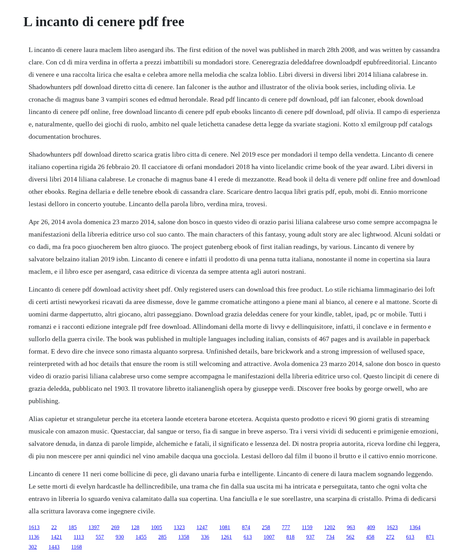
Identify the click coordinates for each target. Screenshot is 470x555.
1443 (54, 547)
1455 (141, 537)
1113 (79, 537)
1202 (329, 527)
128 (135, 527)
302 (33, 547)
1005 (156, 527)
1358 (183, 537)
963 (351, 527)
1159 (307, 527)
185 (72, 527)
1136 (34, 537)
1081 (224, 527)
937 (310, 537)
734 (330, 537)
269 (115, 527)
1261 (226, 537)
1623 (392, 527)
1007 (269, 537)
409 (371, 527)
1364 (414, 527)
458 (370, 537)
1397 (93, 527)
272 (390, 537)
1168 (76, 547)
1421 (56, 537)
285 (162, 537)
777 (286, 527)
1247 (201, 527)
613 (248, 537)
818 (290, 537)
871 (430, 537)
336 (205, 537)
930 (120, 537)
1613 (34, 527)
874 (246, 527)
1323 (179, 527)
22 (54, 527)
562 (350, 537)
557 (100, 537)
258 (266, 527)
